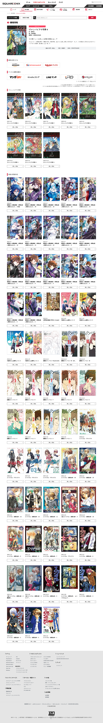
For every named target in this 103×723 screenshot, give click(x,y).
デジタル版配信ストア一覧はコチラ (87, 81)
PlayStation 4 (9, 660)
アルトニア (8, 693)
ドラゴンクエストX (20, 668)
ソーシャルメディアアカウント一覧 (52, 684)
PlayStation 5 (9, 658)
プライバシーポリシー (46, 704)
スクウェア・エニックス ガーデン (13, 695)
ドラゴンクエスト (27, 680)
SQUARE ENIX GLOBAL (73, 704)
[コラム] (50, 6)
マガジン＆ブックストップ (35, 656)
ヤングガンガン (33, 664)
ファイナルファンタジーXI (21, 672)
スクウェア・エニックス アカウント (13, 684)
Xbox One (8, 668)
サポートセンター (56, 704)
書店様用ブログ (28, 704)
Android (17, 658)
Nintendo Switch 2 (10, 662)
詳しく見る (15, 127)
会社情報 (47, 695)
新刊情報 (13, 13)
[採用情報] (99, 6)
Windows (8, 670)
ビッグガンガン (33, 666)
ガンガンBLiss (47, 664)
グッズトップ (59, 665)
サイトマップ (64, 704)
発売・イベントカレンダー (50, 682)
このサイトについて (36, 704)
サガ (25, 686)
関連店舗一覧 (9, 691)
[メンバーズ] (36, 6)
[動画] (44, 6)
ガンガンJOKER (33, 662)
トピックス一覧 (48, 680)
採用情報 (47, 697)
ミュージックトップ (60, 656)
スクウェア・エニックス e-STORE (13, 680)
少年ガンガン (33, 658)
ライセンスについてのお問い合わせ (52, 688)
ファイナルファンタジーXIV (21, 670)
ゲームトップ (9, 656)
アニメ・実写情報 (47, 666)
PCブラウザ (18, 660)
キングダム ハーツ (27, 684)
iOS (17, 656)
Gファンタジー (33, 660)
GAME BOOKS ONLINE (48, 660)
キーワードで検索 (13, 17)
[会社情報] (91, 6)
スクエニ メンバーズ (10, 682)
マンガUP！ (46, 658)
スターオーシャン (27, 688)
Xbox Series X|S (9, 666)
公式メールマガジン (49, 686)
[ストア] (28, 6)
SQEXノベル (46, 662)
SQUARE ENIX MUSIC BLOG (62, 658)
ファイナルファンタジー (29, 682)
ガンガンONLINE (47, 656)
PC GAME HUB (27, 690)
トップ (8, 13)
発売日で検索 (26, 17)
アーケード (18, 662)
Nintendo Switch (9, 664)
